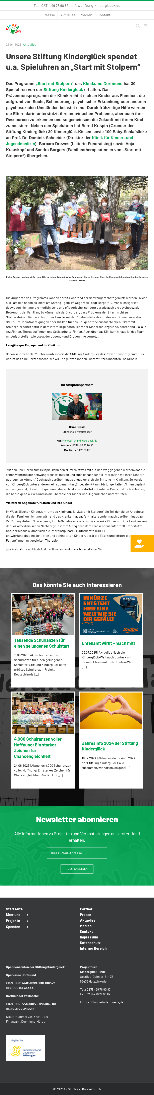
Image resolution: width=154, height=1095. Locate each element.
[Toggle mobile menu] (146, 26)
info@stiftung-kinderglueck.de (95, 5)
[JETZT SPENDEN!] (142, 543)
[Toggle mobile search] (138, 26)
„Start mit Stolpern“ (55, 83)
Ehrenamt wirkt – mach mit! (108, 643)
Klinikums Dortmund (103, 83)
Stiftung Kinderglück (63, 89)
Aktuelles (29, 44)
